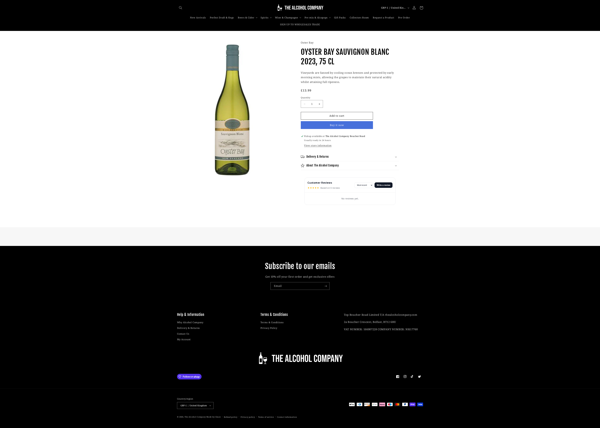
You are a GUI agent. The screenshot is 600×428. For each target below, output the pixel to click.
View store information (318, 145)
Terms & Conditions (272, 322)
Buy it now (337, 125)
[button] (180, 7)
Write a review (383, 185)
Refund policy (231, 417)
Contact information (287, 417)
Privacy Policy (268, 328)
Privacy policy (248, 417)
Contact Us (183, 333)
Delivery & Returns (188, 328)
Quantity (305, 97)
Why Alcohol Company (190, 322)
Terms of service (266, 417)
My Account (184, 339)
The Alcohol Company (195, 417)
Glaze (218, 417)
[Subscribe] (325, 286)
